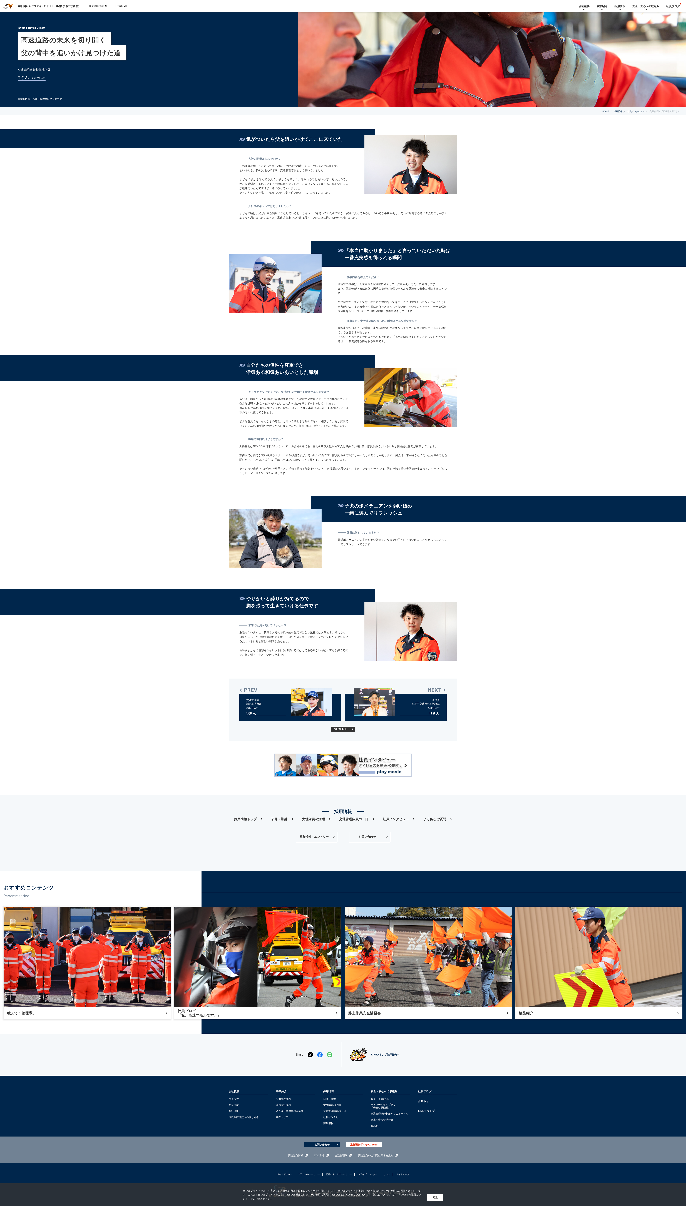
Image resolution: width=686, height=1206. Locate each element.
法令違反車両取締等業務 (290, 1111)
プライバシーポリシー (309, 1174)
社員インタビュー (636, 111)
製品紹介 (376, 1126)
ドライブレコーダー (367, 1174)
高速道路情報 (96, 6)
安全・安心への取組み (384, 1091)
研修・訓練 (279, 819)
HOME (605, 111)
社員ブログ (424, 1091)
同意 (435, 1197)
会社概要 (234, 1091)
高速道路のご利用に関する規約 (375, 1155)
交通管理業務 (283, 1098)
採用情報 (618, 111)
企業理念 (234, 1104)
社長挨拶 (234, 1098)
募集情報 (328, 1123)
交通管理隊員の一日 (354, 819)
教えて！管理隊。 (381, 1098)
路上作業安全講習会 (382, 1119)
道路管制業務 (283, 1104)
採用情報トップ (245, 819)
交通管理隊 (341, 1155)
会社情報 (234, 1111)
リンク (387, 1174)
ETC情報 (118, 6)
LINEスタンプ (426, 1111)
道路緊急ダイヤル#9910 (363, 1144)
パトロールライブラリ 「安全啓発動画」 (383, 1106)
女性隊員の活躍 (313, 819)
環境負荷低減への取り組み (244, 1117)
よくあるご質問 (434, 819)
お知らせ (423, 1101)
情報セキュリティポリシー (339, 1174)
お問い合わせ (322, 1144)
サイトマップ (402, 1174)
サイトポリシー (284, 1174)
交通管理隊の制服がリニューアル (389, 1113)
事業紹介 (281, 1091)
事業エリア (282, 1117)
